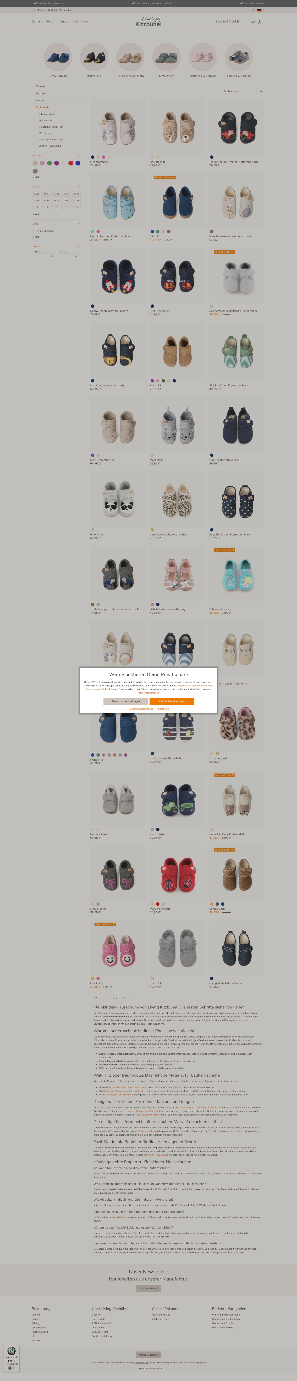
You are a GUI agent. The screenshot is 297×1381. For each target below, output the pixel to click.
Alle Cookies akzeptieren (172, 701)
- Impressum (162, 708)
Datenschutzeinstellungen (126, 701)
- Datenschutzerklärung (141, 708)
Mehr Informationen (148, 692)
